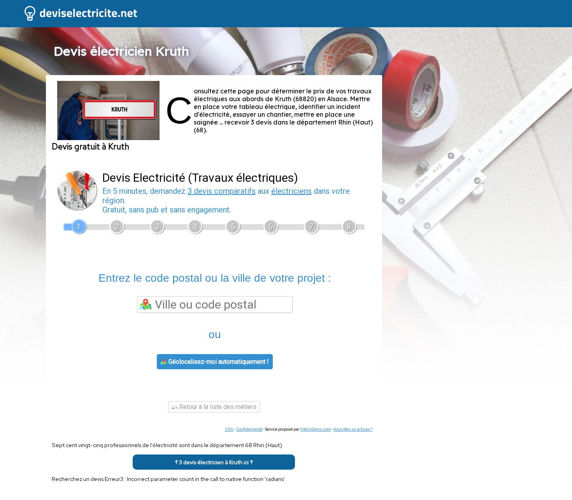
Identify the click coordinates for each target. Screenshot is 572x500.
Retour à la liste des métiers (217, 407)
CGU (229, 429)
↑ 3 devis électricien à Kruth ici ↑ (214, 462)
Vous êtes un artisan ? (352, 429)
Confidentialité (249, 429)
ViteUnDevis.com (315, 429)
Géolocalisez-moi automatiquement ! (218, 361)
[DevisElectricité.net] (69, 20)
